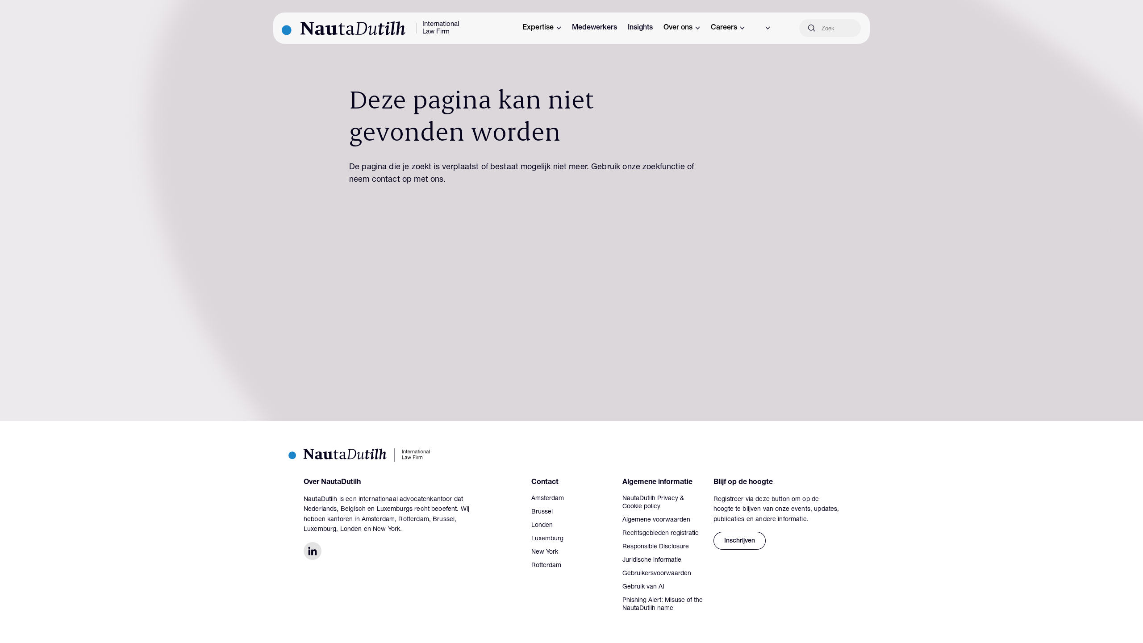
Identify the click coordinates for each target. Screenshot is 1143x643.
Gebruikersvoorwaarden (656, 574)
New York (544, 552)
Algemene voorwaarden (656, 520)
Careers (724, 28)
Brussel (542, 512)
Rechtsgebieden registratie (660, 533)
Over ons (677, 28)
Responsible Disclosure (655, 547)
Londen (542, 525)
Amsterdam (547, 499)
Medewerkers (594, 28)
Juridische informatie (651, 560)
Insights (640, 28)
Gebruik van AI (643, 587)
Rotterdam (546, 566)
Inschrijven (739, 541)
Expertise (538, 28)
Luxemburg (547, 539)
